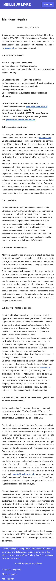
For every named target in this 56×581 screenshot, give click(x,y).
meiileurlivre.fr (8, 48)
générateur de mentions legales (20, 120)
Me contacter (8, 579)
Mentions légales (9, 574)
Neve (16, 563)
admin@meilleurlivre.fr (36, 106)
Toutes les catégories (11, 569)
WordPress (37, 563)
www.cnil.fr (45, 367)
